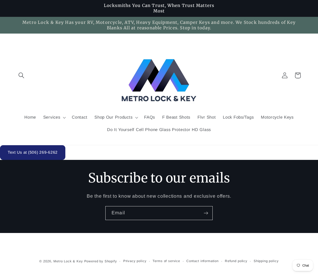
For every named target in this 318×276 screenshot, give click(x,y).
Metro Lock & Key (68, 261)
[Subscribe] (205, 213)
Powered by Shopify (100, 261)
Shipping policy (266, 261)
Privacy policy (135, 261)
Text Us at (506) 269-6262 (33, 152)
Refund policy (236, 261)
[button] (21, 75)
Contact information (202, 261)
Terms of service (166, 261)
